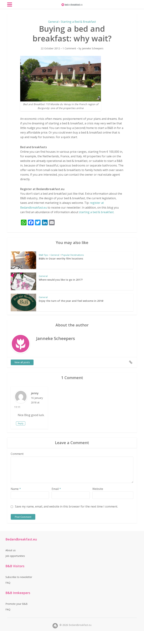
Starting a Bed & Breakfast (78, 22)
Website (97, 489)
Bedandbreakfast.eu (80, 625)
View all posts (22, 362)
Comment (17, 454)
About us (10, 550)
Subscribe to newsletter (18, 577)
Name (16, 489)
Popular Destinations (72, 254)
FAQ (7, 582)
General (53, 22)
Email (56, 489)
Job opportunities (15, 556)
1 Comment (69, 48)
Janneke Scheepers (92, 48)
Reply (20, 423)
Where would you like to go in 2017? (61, 279)
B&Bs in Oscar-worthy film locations (61, 258)
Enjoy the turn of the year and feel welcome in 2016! (71, 300)
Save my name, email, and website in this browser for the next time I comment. (66, 506)
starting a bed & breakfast (96, 212)
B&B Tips (43, 254)
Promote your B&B (16, 603)
